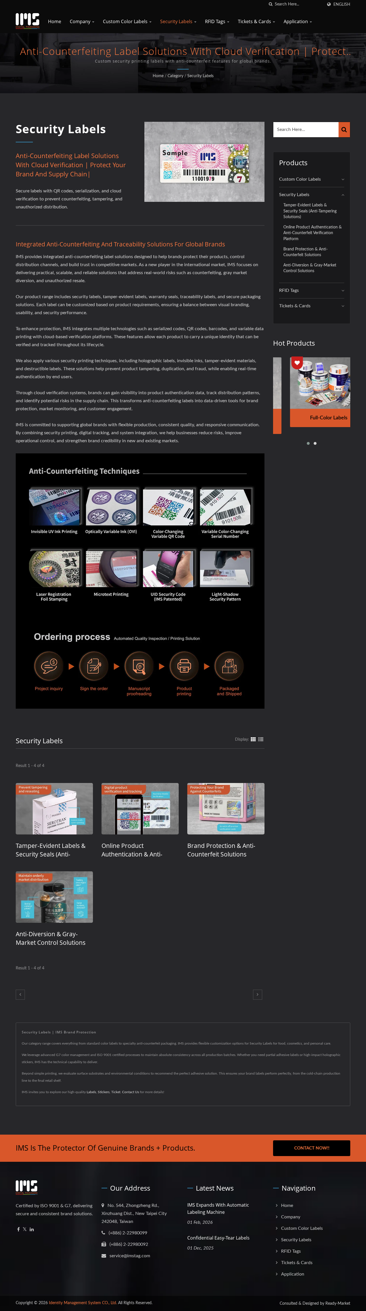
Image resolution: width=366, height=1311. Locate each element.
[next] (257, 995)
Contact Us (130, 1092)
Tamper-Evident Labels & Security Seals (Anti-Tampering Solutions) (50, 854)
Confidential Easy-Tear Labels (218, 1238)
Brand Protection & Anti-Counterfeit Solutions (221, 850)
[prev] (20, 995)
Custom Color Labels (126, 21)
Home (54, 21)
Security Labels (177, 21)
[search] (270, 4)
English (341, 4)
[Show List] (260, 739)
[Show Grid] (253, 739)
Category (175, 76)
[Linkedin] (32, 1229)
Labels (91, 1092)
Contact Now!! (311, 1148)
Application (296, 21)
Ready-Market (337, 1304)
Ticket (115, 1092)
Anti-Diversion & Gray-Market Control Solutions (50, 938)
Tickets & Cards (255, 21)
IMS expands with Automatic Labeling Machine (218, 1208)
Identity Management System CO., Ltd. (83, 1303)
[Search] (344, 129)
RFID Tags (215, 21)
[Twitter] (25, 1229)
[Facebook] (18, 1229)
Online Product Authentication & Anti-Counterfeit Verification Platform (312, 233)
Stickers (104, 1092)
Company (81, 21)
